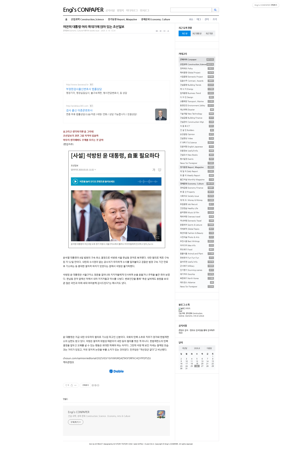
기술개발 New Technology (196, 113)
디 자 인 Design (196, 97)
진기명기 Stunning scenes (196, 270)
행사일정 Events (196, 159)
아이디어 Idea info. (196, 245)
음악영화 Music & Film (196, 212)
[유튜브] (161, 33)
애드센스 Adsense (196, 282)
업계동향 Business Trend (196, 93)
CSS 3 (152, 444)
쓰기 (215, 19)
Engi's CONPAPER (83, 9)
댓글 (65, 399)
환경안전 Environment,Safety (196, 105)
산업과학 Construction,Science (87, 19)
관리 (207, 19)
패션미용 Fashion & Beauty (196, 233)
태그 (199, 19)
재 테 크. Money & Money (196, 200)
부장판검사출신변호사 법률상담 (84, 89)
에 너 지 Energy (196, 89)
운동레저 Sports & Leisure (196, 225)
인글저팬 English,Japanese (196, 146)
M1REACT (99, 444)
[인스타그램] (164, 33)
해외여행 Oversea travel (196, 216)
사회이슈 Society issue (196, 196)
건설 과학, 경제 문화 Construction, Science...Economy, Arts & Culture (99, 416)
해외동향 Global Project (196, 72)
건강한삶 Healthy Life (196, 208)
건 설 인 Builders (196, 130)
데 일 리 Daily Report (196, 171)
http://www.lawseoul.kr (77, 84)
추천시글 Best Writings (196, 241)
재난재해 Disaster (196, 109)
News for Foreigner (196, 163)
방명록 (120, 10)
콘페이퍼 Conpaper (196, 59)
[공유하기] (72, 385)
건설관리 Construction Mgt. (196, 122)
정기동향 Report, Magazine (122, 19)
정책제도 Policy (196, 68)
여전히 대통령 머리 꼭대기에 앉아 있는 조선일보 (93, 27)
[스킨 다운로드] (168, 33)
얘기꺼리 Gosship (196, 274)
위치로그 (144, 10)
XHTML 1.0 (142, 444)
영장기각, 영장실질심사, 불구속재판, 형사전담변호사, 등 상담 (96, 93)
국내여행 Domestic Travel (196, 220)
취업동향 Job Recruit (196, 204)
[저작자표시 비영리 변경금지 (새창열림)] (95, 385)
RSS (191, 19)
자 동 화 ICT (196, 126)
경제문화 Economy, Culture (155, 19)
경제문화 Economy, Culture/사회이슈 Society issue (81, 31)
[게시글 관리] (75, 385)
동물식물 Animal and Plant (196, 253)
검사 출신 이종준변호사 (79, 110)
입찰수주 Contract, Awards (196, 80)
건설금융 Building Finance (196, 118)
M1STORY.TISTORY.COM (122, 444)
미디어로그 (132, 10)
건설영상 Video (196, 138)
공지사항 (110, 10)
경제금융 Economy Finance (196, 187)
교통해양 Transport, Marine (196, 101)
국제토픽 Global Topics (196, 229)
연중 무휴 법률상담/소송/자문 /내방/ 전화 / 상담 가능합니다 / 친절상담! (101, 114)
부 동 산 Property (196, 192)
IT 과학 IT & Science (196, 142)
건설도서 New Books (196, 155)
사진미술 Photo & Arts (196, 237)
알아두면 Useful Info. (196, 262)
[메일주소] (157, 33)
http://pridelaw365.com (77, 106)
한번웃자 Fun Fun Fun (196, 257)
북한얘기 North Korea (196, 278)
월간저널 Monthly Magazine (196, 179)
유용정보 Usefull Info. (196, 150)
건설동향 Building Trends (196, 85)
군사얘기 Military (196, 266)
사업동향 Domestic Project (196, 76)
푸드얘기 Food (196, 249)
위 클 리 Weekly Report (196, 175)
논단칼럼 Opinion (196, 134)
